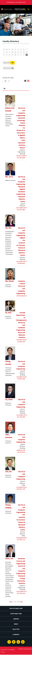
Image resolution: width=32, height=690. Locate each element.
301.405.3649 (21, 379)
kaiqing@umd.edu (21, 538)
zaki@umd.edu (20, 450)
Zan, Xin (8, 471)
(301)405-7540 (20, 489)
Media (16, 624)
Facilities (16, 629)
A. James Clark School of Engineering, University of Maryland (13, 7)
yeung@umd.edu (21, 377)
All (26, 54)
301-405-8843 (21, 417)
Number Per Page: (8, 78)
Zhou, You (9, 558)
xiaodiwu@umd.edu (22, 296)
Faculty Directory (16, 608)
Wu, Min (8, 228)
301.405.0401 (21, 263)
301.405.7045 (21, 342)
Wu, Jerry (9, 177)
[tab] (16, 88)
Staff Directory (16, 613)
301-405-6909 (21, 158)
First (10, 601)
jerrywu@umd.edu (21, 208)
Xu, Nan (8, 312)
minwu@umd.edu (21, 261)
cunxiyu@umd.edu (21, 415)
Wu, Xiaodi (9, 281)
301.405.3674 (21, 452)
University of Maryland (16, 2)
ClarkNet (16, 634)
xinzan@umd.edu (21, 487)
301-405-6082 (21, 210)
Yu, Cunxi (8, 399)
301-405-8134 (21, 593)
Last (21, 601)
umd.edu (3, 652)
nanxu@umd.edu (21, 340)
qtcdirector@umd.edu (23, 156)
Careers (16, 619)
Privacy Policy (4, 649)
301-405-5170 (21, 540)
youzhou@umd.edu (22, 591)
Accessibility (11, 649)
